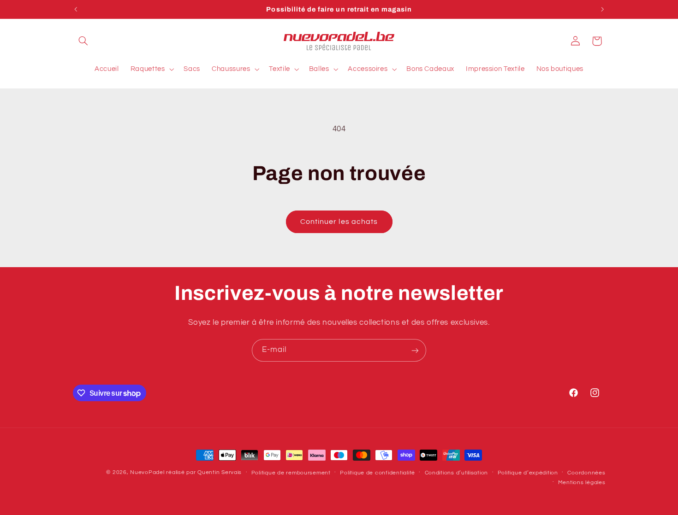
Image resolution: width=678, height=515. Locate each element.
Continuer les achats (339, 221)
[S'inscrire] (415, 350)
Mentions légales (582, 482)
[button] (83, 41)
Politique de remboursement (291, 472)
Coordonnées (586, 472)
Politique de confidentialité (377, 472)
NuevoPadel (147, 472)
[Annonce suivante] (602, 9)
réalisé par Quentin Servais (204, 472)
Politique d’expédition (528, 472)
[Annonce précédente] (75, 9)
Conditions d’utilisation (456, 472)
